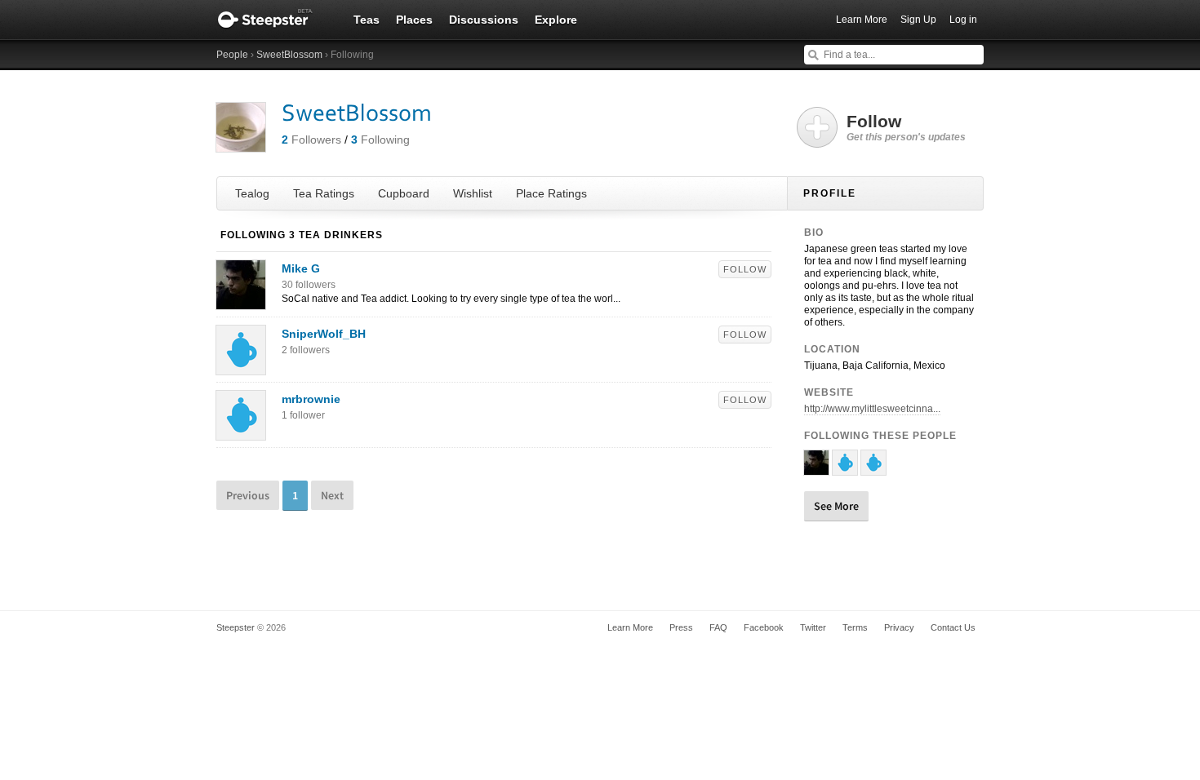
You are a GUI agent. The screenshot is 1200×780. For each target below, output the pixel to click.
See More (836, 506)
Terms (855, 627)
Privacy (899, 627)
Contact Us (953, 627)
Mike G (301, 268)
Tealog (252, 193)
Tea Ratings (323, 193)
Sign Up (918, 19)
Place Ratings (551, 193)
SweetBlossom (289, 54)
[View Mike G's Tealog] (240, 301)
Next (332, 495)
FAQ (718, 627)
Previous (247, 495)
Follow (745, 269)
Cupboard (403, 193)
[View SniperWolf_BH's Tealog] (240, 366)
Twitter (813, 627)
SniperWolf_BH (324, 333)
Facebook (764, 627)
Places (414, 19)
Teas (366, 19)
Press (681, 627)
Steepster (273, 19)
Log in (963, 19)
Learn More (861, 19)
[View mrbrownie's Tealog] (240, 431)
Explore (556, 19)
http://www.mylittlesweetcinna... (872, 408)
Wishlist (472, 193)
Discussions (483, 19)
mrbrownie (311, 399)
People (232, 54)
